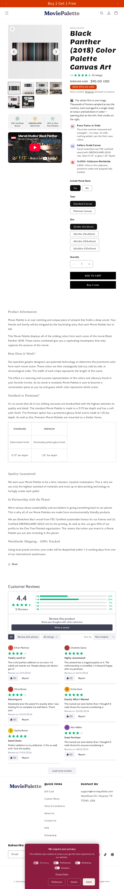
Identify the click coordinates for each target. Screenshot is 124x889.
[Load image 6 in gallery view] (28, 102)
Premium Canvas (82, 211)
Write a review (62, 627)
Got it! (89, 882)
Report (25, 678)
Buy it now (93, 285)
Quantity (74, 257)
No (87, 188)
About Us (49, 813)
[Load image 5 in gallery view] (14, 102)
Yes (75, 188)
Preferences (57, 882)
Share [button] (15, 564)
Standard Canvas (82, 203)
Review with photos (28, 636)
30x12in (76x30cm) (84, 234)
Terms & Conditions (54, 806)
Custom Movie (51, 798)
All (11, 636)
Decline (74, 882)
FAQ (46, 827)
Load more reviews (62, 770)
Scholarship (50, 835)
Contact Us (50, 820)
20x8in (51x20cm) (83, 226)
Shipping (89, 92)
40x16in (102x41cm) (84, 241)
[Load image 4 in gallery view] (56, 88)
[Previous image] (13, 51)
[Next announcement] (117, 3)
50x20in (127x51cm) (84, 248)
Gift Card (49, 791)
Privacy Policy (62, 874)
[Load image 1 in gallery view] (14, 88)
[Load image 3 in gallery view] (42, 88)
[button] (6, 13)
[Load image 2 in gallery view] (28, 88)
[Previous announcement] (6, 3)
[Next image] (56, 51)
